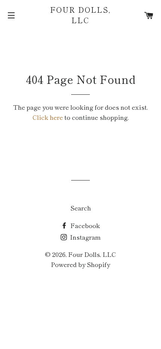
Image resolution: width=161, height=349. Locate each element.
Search (80, 207)
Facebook (84, 225)
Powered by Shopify (80, 264)
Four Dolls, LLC (80, 14)
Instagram (85, 237)
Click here (48, 117)
